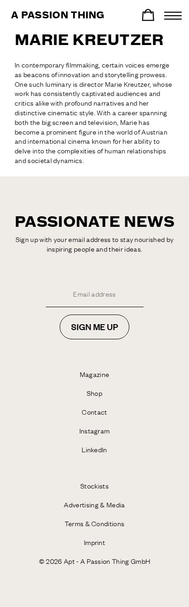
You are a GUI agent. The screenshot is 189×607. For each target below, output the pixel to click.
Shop (94, 393)
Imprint (94, 542)
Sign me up (94, 326)
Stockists (94, 485)
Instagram (94, 430)
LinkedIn (94, 449)
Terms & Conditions (95, 523)
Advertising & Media (94, 504)
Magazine (95, 374)
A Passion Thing (58, 15)
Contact (94, 411)
